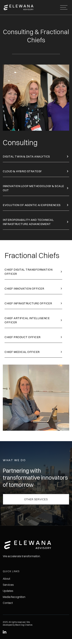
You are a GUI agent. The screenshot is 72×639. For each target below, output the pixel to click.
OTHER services (36, 499)
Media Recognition (14, 597)
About (6, 578)
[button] (63, 7)
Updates (8, 591)
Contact (8, 603)
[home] (20, 7)
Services (8, 584)
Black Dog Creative (23, 625)
